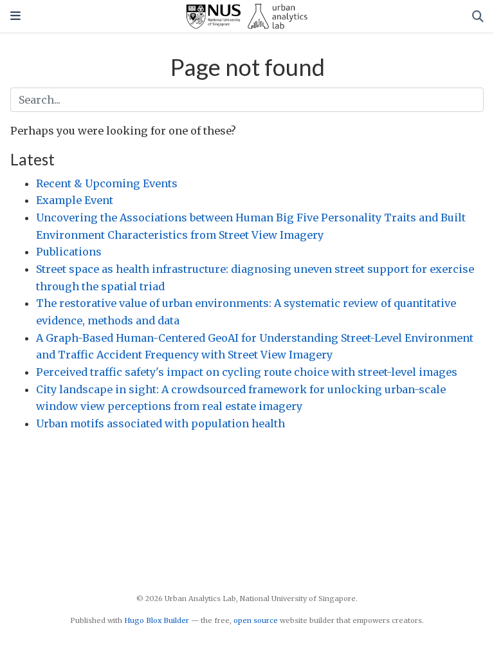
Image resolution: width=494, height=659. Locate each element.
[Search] (478, 16)
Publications (69, 251)
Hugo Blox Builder (156, 620)
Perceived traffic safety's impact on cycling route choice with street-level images (246, 372)
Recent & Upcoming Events (107, 183)
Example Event (74, 200)
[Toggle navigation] (15, 15)
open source (255, 620)
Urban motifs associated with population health (160, 423)
